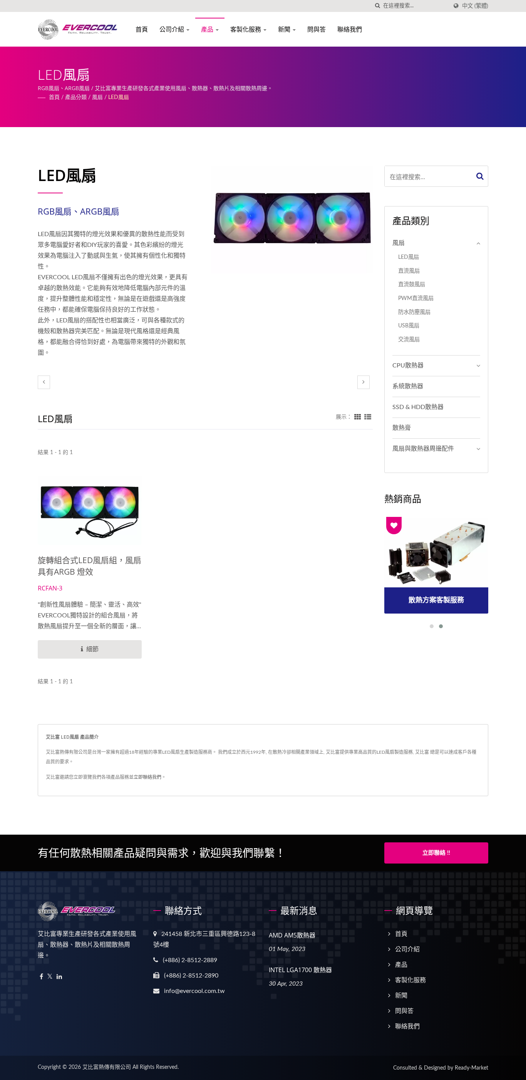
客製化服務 (246, 29)
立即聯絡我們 (147, 777)
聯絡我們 (349, 29)
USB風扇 (408, 326)
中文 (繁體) (475, 6)
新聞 (285, 29)
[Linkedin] (59, 977)
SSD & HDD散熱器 (418, 407)
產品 (208, 29)
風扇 (97, 97)
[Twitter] (50, 977)
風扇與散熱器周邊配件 (423, 449)
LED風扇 (118, 97)
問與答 (316, 29)
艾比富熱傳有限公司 (106, 1067)
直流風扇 (409, 271)
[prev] (44, 382)
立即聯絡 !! (436, 853)
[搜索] (377, 6)
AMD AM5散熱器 (292, 935)
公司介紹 (172, 29)
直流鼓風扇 (411, 284)
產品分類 (76, 97)
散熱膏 (401, 428)
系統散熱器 (407, 386)
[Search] (480, 176)
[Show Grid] (358, 417)
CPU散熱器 (408, 365)
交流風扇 (409, 339)
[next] (363, 382)
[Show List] (368, 417)
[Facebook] (41, 977)
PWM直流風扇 (416, 298)
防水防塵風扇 (414, 312)
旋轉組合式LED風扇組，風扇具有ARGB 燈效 (89, 566)
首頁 (142, 29)
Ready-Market (471, 1068)
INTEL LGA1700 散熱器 (300, 970)
